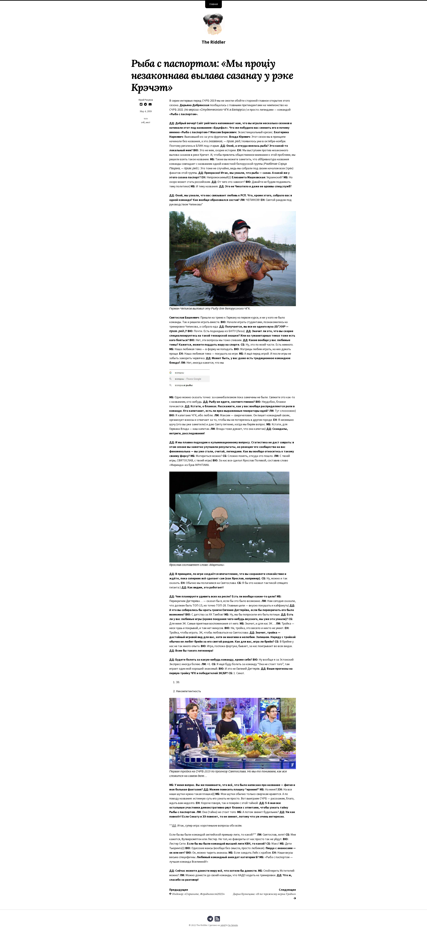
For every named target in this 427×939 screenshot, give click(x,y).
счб (143, 122)
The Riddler (213, 42)
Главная (213, 4)
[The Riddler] (213, 23)
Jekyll (223, 925)
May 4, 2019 (146, 111)
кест (148, 122)
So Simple (233, 925)
